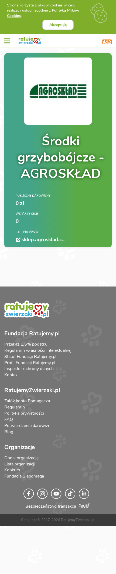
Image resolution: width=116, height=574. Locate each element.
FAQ (8, 419)
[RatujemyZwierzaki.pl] (30, 39)
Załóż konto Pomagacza (27, 401)
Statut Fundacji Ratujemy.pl (30, 357)
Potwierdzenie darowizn (27, 426)
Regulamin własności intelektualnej (37, 350)
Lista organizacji (19, 464)
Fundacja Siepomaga (24, 476)
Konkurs (12, 470)
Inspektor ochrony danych (29, 369)
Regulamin (14, 407)
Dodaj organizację (21, 458)
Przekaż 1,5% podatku (25, 344)
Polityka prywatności (24, 413)
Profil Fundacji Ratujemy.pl (29, 363)
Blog (8, 432)
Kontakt (11, 375)
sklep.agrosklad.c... (44, 240)
